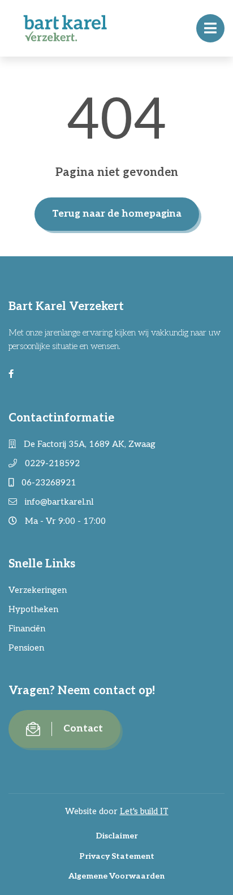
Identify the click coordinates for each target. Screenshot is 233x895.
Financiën (26, 628)
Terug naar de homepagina (117, 214)
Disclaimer (117, 836)
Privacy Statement (116, 856)
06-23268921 (47, 482)
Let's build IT (144, 811)
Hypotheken (33, 609)
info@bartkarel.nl (58, 502)
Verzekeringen (37, 590)
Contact (83, 728)
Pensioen (26, 648)
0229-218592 (51, 463)
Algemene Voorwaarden (116, 876)
